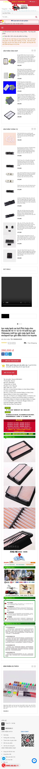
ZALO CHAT (25, 731)
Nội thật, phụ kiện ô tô (9, 757)
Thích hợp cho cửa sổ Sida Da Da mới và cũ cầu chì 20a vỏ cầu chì (26, 186)
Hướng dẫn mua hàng (9, 737)
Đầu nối (6, 762)
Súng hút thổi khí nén (9, 751)
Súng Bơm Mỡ (7, 754)
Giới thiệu (6, 735)
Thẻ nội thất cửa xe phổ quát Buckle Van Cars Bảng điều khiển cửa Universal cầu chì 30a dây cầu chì (26, 135)
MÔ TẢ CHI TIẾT (9, 372)
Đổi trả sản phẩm (8, 743)
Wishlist (33, 1)
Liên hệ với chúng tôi (9, 746)
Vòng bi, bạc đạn (8, 759)
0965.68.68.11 (9, 728)
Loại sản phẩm (6, 13)
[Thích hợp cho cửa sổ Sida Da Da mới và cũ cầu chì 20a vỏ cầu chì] (9, 191)
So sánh (21, 4)
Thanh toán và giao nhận (10, 740)
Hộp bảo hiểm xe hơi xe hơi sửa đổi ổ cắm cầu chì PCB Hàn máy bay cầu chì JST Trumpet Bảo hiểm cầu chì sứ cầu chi (19, 706)
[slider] (4, 342)
